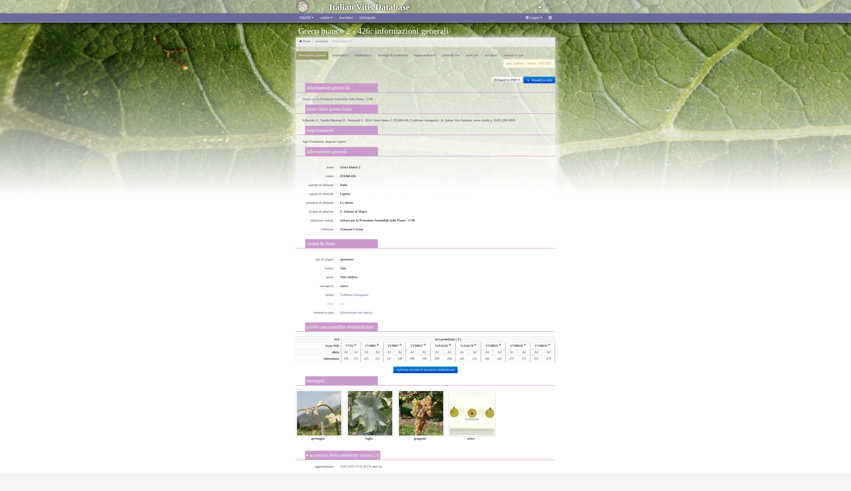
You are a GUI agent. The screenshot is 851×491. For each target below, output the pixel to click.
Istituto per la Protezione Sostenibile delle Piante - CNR (338, 99)
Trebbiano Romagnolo (354, 295)
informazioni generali (312, 55)
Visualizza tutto (541, 80)
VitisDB (305, 17)
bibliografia (367, 17)
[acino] (472, 413)
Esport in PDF (507, 80)
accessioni (321, 41)
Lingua (534, 17)
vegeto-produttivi (425, 55)
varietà (325, 17)
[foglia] (370, 413)
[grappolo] (421, 413)
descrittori (346, 17)
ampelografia (340, 55)
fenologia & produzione (393, 55)
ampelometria (363, 55)
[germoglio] (319, 413)
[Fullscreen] (550, 17)
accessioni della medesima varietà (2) (343, 455)
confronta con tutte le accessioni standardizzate (425, 369)
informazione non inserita (356, 312)
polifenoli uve (450, 55)
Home (306, 41)
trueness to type (513, 55)
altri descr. (491, 55)
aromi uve (472, 55)
